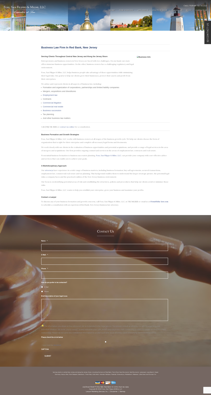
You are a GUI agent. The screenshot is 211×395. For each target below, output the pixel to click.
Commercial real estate (53, 107)
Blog (188, 10)
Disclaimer (113, 391)
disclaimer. (57, 345)
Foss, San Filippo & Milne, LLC (108, 155)
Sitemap (122, 391)
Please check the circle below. (52, 337)
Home (112, 10)
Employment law (50, 95)
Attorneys (143, 10)
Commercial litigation (52, 103)
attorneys (49, 170)
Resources (177, 10)
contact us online (67, 127)
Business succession (52, 110)
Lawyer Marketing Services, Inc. (97, 391)
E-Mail (44, 255)
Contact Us (201, 10)
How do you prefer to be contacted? (54, 282)
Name (44, 241)
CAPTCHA (45, 349)
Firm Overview (126, 10)
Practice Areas (160, 10)
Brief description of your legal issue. (54, 296)
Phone (44, 268)
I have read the (52, 345)
